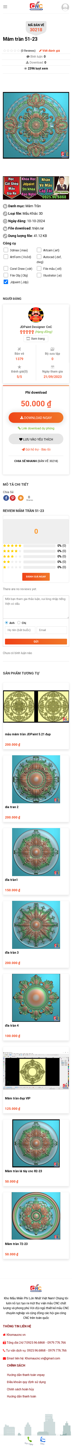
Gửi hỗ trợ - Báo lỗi (37, 449)
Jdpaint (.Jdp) (19, 282)
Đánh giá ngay (36, 576)
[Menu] (5, 6)
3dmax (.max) (19, 250)
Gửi (36, 641)
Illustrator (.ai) (52, 275)
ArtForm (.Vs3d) (20, 257)
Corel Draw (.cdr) (21, 269)
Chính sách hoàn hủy (20, 1389)
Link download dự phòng (37, 428)
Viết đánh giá (51, 50)
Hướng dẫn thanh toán (21, 1396)
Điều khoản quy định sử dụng (26, 1382)
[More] (21, 498)
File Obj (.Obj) (19, 275)
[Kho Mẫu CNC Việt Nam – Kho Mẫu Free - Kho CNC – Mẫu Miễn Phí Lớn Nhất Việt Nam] (36, 6)
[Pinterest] (13, 498)
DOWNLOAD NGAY (37, 418)
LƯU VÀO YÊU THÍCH (37, 439)
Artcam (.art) (51, 250)
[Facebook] (6, 498)
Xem (38, 338)
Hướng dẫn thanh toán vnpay (26, 1375)
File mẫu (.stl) (52, 269)
